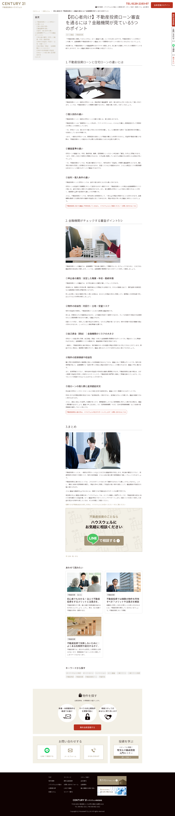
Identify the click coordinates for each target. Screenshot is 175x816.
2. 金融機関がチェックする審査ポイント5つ (45, 34)
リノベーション (100, 673)
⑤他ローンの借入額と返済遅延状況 (45, 53)
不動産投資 (79, 35)
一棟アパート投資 (134, 673)
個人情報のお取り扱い (88, 788)
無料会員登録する (87, 727)
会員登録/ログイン (162, 5)
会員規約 (83, 784)
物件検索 (51, 781)
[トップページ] (13, 5)
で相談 (173, 49)
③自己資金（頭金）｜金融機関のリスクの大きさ (45, 47)
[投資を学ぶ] (126, 752)
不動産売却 (70, 677)
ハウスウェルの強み (110, 7)
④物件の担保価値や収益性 (45, 50)
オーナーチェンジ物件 (73, 673)
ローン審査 (70, 35)
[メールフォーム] (70, 752)
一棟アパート (121, 673)
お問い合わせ (173, 34)
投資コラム (138, 7)
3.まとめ (38, 57)
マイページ (67, 777)
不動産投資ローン (91, 677)
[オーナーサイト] (112, 791)
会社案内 (146, 7)
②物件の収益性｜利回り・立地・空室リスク (45, 42)
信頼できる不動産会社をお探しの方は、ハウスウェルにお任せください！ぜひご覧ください (95, 504)
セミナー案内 (68, 792)
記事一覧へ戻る (73, 556)
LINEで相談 (67, 788)
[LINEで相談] (47, 752)
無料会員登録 (173, 19)
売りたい (173, 60)
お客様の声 (121, 7)
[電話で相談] (93, 752)
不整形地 (102, 677)
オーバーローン (88, 673)
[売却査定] (112, 780)
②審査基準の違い (42, 28)
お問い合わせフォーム (71, 784)
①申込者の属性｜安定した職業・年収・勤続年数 (45, 38)
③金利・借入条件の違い (44, 31)
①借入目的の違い (42, 26)
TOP (49, 777)
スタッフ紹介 (129, 7)
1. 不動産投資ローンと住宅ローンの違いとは (45, 23)
